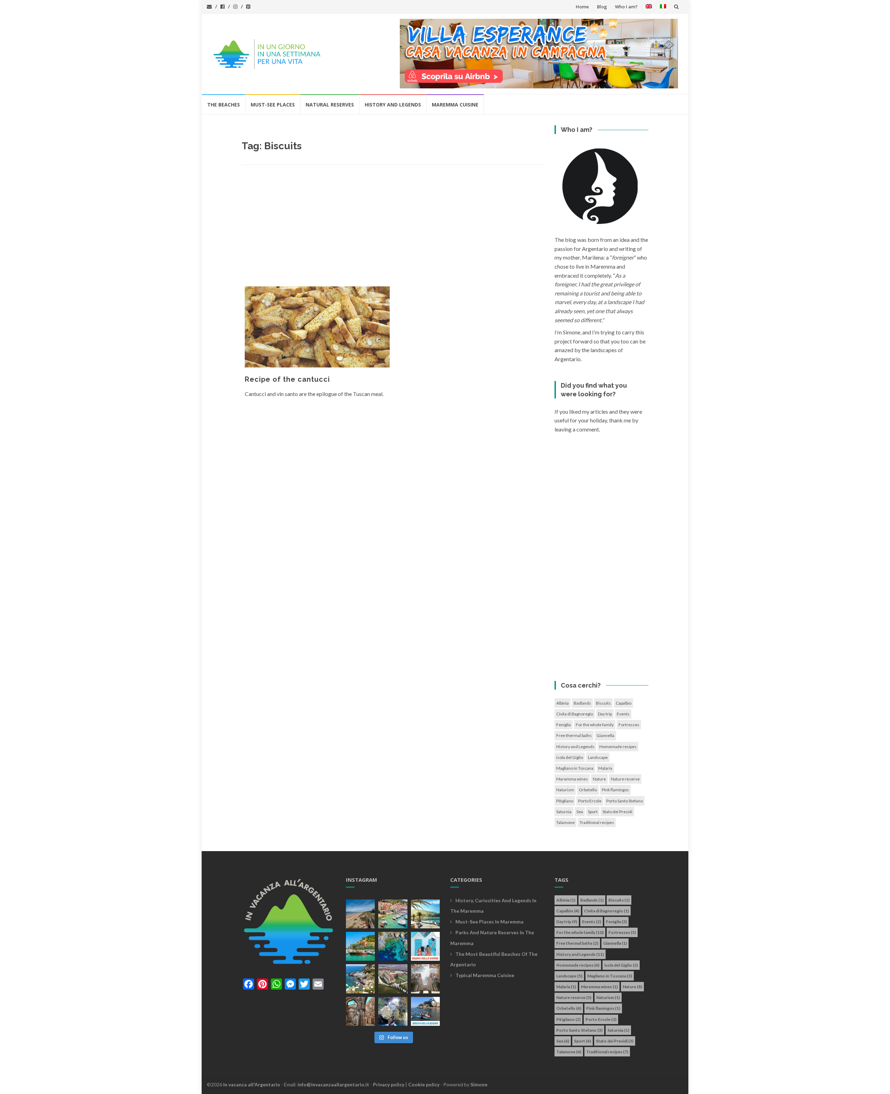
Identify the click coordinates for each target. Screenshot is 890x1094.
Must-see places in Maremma (489, 922)
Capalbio (623, 703)
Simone (478, 1084)
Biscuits (603, 703)
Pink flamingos (615, 789)
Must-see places (273, 104)
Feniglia (563, 724)
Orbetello (588, 789)
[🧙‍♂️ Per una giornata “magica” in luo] (392, 978)
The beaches (223, 104)
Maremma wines (572, 779)
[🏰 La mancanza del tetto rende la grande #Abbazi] (425, 978)
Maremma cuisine (455, 104)
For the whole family (595, 724)
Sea (579, 811)
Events (623, 713)
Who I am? (626, 6)
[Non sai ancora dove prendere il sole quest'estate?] (425, 946)
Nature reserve (625, 779)
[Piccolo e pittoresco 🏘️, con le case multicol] (392, 913)
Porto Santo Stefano (624, 800)
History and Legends (393, 104)
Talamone (565, 822)
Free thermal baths (574, 735)
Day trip (605, 713)
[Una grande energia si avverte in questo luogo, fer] (360, 1011)
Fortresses (628, 724)
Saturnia (564, 811)
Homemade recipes (618, 746)
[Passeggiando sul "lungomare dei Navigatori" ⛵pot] (425, 913)
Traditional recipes (597, 822)
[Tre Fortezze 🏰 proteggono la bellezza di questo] (360, 946)
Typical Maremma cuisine (484, 975)
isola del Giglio (569, 757)
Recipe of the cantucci (287, 379)
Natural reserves (330, 104)
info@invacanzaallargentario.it (333, 1084)
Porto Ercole (589, 800)
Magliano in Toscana (574, 768)
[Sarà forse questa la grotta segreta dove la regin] (392, 1011)
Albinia (562, 703)
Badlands (582, 703)
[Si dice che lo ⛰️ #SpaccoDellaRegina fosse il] (425, 1011)
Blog (602, 6)
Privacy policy (388, 1084)
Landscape (598, 757)
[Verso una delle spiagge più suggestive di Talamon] (360, 978)
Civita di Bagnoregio (574, 713)
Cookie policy (423, 1084)
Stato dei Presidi (617, 811)
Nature (599, 779)
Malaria (605, 768)
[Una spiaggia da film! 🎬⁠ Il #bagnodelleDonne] (392, 946)
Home (582, 6)
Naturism (565, 789)
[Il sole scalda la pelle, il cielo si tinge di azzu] (360, 913)
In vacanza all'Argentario (251, 1084)
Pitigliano (564, 800)
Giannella (605, 735)
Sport (593, 811)
